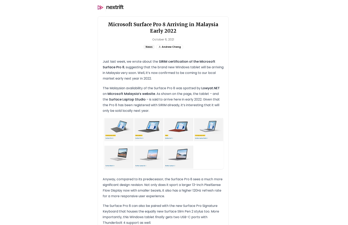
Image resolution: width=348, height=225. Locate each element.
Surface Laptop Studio (127, 99)
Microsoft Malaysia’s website (131, 93)
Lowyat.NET (210, 88)
